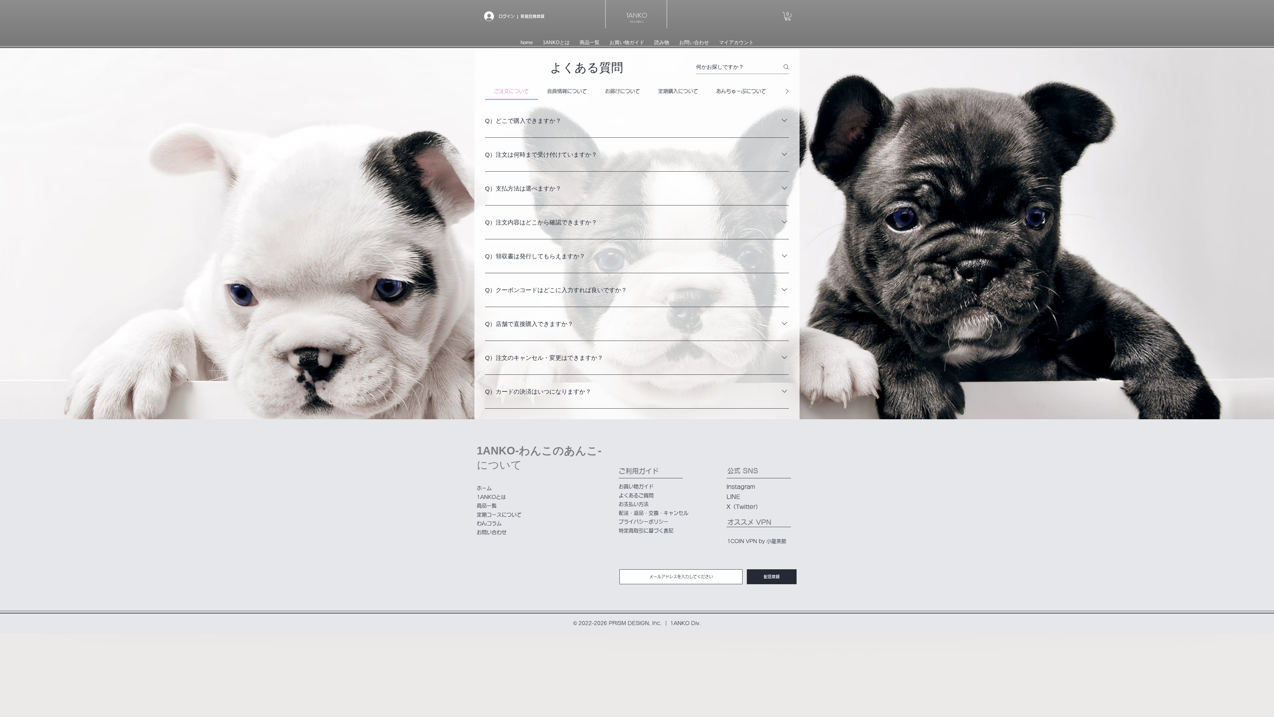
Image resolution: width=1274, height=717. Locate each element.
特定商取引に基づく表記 (646, 530)
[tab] (511, 91)
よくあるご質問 (636, 495)
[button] (788, 16)
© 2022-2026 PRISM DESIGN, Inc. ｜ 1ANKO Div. (637, 623)
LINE (733, 497)
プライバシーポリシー (644, 521)
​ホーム (484, 488)
